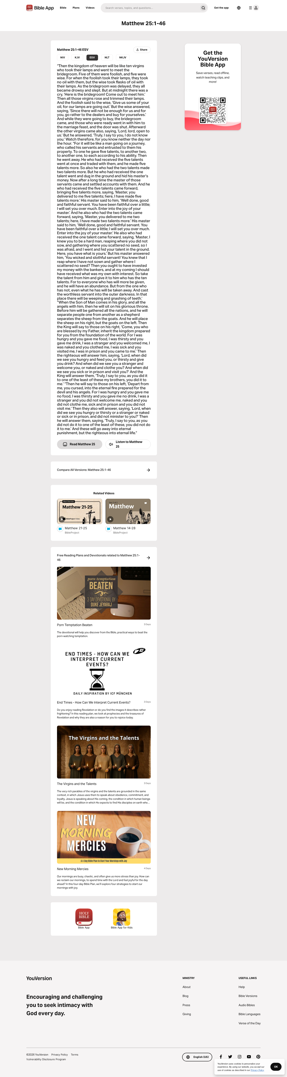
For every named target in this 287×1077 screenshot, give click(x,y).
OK (276, 1066)
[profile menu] (253, 8)
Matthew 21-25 (80, 528)
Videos (90, 7)
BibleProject (72, 532)
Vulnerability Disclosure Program (46, 1059)
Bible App (84, 927)
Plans (76, 7)
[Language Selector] (239, 8)
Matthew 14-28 (128, 528)
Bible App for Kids (122, 927)
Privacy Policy (59, 1054)
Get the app (221, 7)
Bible (63, 7)
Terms (74, 1054)
